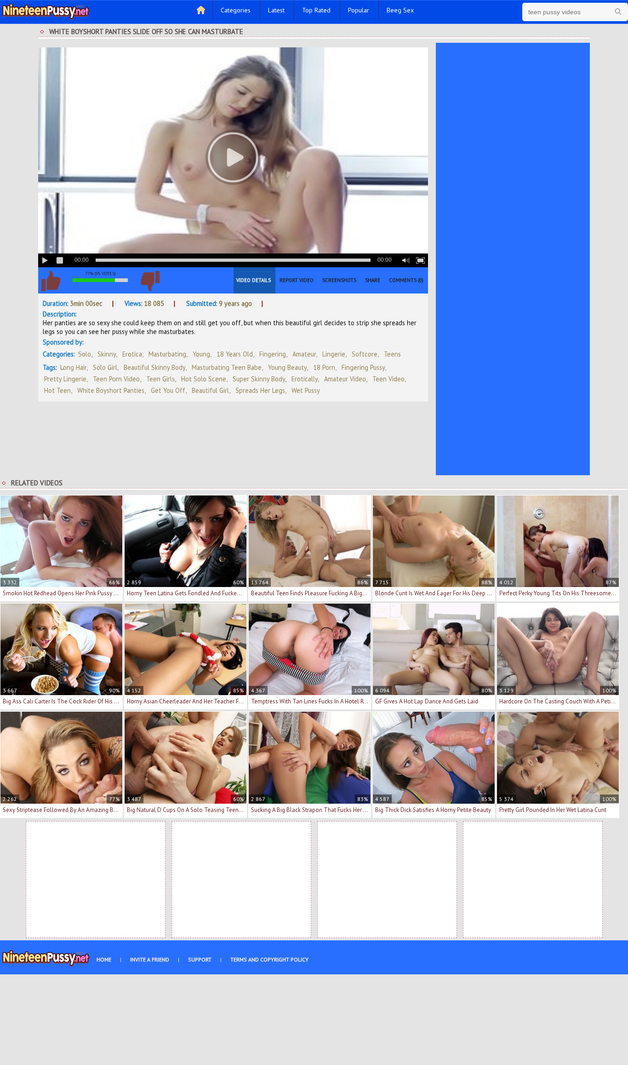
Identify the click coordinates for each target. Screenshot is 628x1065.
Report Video (297, 280)
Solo (84, 354)
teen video (388, 378)
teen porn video (116, 378)
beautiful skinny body (154, 367)
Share (372, 280)
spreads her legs (260, 390)
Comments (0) (406, 280)
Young (201, 354)
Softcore (364, 354)
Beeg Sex (400, 10)
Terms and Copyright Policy (269, 959)
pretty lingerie (65, 378)
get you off (168, 390)
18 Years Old (235, 354)
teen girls (160, 378)
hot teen (57, 390)
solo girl (105, 367)
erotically (304, 378)
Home (104, 959)
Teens (392, 354)
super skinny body (259, 378)
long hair (73, 367)
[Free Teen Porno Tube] (46, 10)
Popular (358, 10)
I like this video (50, 281)
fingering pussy (363, 367)
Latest (276, 10)
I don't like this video (149, 281)
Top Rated (316, 10)
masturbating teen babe (227, 367)
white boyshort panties (110, 390)
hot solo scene (203, 378)
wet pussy (305, 390)
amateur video (345, 378)
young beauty (287, 367)
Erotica (132, 354)
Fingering (272, 354)
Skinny (106, 354)
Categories (236, 10)
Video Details (253, 280)
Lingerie (333, 354)
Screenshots (339, 280)
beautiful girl (210, 390)
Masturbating (167, 354)
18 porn (324, 367)
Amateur (304, 354)
